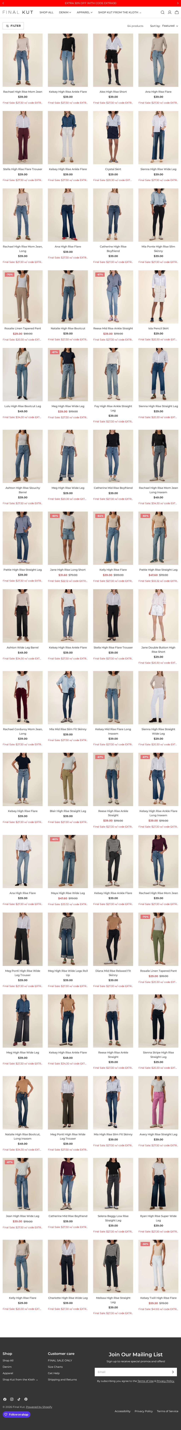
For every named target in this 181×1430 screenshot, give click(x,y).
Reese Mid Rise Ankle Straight (113, 328)
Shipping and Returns (62, 1379)
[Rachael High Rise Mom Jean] (23, 60)
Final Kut (19, 1407)
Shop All (8, 1360)
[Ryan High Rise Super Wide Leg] (158, 1184)
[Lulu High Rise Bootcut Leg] (23, 374)
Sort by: (155, 26)
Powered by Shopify (39, 1407)
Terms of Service (167, 1411)
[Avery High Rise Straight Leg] (158, 1102)
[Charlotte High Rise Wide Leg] (68, 1266)
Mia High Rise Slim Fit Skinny (113, 1134)
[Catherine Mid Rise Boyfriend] (113, 456)
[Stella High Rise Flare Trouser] (23, 137)
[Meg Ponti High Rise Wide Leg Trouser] (23, 939)
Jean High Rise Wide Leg (22, 1216)
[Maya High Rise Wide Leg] (68, 861)
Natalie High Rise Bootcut (68, 328)
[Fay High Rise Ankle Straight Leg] (113, 374)
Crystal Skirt (113, 169)
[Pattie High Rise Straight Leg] (23, 538)
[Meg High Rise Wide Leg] (68, 374)
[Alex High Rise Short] (113, 60)
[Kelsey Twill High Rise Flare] (158, 1266)
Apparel (8, 1373)
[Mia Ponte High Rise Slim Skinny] (158, 215)
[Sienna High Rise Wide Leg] (158, 137)
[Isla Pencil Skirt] (158, 297)
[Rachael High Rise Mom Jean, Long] (23, 215)
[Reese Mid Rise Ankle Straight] (113, 297)
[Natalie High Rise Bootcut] (68, 297)
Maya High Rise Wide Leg (68, 893)
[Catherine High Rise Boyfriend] (113, 215)
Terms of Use (146, 1381)
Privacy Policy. (166, 1381)
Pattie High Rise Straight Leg (23, 569)
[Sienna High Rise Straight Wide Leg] (158, 697)
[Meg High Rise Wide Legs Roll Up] (68, 939)
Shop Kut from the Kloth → (20, 1379)
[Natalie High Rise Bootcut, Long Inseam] (23, 1102)
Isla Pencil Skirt (158, 328)
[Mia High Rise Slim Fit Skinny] (113, 1102)
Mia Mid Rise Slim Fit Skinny (67, 729)
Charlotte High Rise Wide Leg (68, 1298)
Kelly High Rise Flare (113, 569)
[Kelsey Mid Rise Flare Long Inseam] (113, 697)
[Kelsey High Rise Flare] (23, 779)
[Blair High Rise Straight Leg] (68, 779)
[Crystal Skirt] (113, 137)
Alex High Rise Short (113, 91)
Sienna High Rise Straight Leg (158, 406)
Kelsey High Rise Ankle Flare (68, 91)
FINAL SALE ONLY (60, 1360)
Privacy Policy (144, 1411)
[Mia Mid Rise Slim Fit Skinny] (68, 697)
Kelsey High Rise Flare (22, 811)
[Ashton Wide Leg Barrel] (23, 615)
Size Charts (55, 1366)
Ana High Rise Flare (158, 91)
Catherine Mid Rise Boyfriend (113, 488)
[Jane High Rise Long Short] (68, 538)
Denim (7, 1366)
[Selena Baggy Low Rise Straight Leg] (113, 1184)
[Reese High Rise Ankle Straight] (113, 779)
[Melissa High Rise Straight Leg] (113, 1266)
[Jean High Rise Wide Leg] (23, 1184)
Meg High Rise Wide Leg (68, 406)
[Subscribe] (173, 1372)
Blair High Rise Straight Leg (68, 811)
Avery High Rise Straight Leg (158, 1134)
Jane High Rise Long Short (68, 569)
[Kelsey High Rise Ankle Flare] (68, 60)
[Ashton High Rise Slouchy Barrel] (23, 456)
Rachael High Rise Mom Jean (22, 91)
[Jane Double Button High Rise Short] (158, 615)
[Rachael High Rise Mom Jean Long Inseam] (158, 456)
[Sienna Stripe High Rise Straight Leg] (158, 1021)
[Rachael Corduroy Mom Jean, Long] (23, 697)
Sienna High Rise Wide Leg (158, 169)
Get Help (54, 1373)
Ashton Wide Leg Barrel (23, 647)
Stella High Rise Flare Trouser (22, 169)
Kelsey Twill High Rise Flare (158, 1298)
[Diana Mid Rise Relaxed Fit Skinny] (113, 939)
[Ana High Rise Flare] (158, 60)
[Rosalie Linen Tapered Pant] (23, 297)
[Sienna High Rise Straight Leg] (158, 374)
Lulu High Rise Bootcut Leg (22, 406)
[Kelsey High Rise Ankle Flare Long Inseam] (158, 779)
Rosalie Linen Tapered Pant (22, 328)
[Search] (162, 12)
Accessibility (122, 1411)
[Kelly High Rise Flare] (113, 538)
